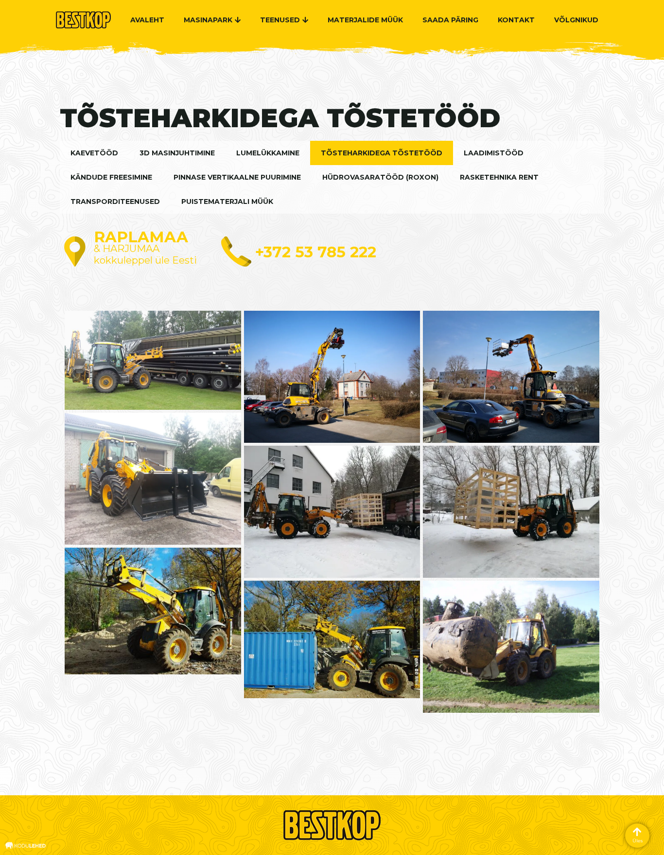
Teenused (280, 20)
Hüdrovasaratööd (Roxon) (380, 177)
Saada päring (450, 20)
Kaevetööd (94, 153)
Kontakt (516, 20)
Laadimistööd (494, 153)
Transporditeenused (115, 201)
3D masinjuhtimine (177, 153)
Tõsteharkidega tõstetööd (381, 153)
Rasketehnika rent (499, 177)
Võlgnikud (576, 20)
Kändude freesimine (111, 177)
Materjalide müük (365, 20)
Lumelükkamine (267, 153)
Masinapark (208, 20)
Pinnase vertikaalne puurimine (237, 177)
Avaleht (147, 20)
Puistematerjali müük (227, 201)
